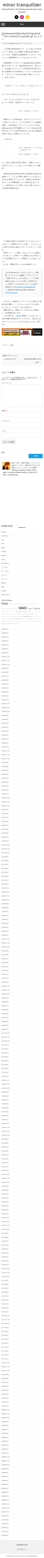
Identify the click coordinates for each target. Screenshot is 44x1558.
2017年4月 (5, 1064)
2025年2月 (5, 696)
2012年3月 (5, 1304)
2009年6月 (5, 1433)
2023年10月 (5, 758)
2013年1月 (5, 1264)
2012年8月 (5, 1284)
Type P (15, 614)
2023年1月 (5, 794)
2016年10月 (5, 1088)
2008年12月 (5, 1457)
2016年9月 (5, 1092)
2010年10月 (5, 1370)
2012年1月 (5, 1312)
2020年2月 (5, 931)
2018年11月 (5, 990)
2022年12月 (5, 798)
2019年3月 (5, 974)
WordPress (5, 563)
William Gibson (5, 611)
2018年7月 (5, 1006)
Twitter (3, 551)
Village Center (5, 619)
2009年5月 (5, 1437)
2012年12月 (5, 1268)
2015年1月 (5, 1170)
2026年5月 (5, 637)
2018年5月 (5, 1013)
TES (39, 616)
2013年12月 (5, 1221)
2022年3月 (5, 833)
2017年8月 (5, 1049)
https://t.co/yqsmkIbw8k (25, 287)
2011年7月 (5, 1335)
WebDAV (20, 621)
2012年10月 (5, 1276)
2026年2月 (5, 649)
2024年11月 (5, 707)
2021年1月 (5, 888)
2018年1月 (5, 1029)
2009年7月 (5, 1429)
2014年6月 (5, 1198)
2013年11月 (5, 1225)
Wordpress (33, 1556)
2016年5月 (5, 1108)
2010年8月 (5, 1378)
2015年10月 (5, 1135)
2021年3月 (5, 880)
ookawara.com (14, 43)
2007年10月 (5, 1512)
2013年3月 (5, 1257)
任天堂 (24, 611)
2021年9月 (5, 857)
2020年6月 (5, 915)
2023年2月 (5, 790)
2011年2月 (5, 1355)
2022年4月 (5, 829)
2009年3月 (5, 1445)
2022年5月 (5, 825)
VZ (27, 611)
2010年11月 (5, 1366)
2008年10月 (5, 1465)
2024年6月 (5, 727)
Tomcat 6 (35, 616)
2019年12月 (5, 939)
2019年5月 (5, 966)
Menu (22, 24)
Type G (30, 608)
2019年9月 (5, 951)
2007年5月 (5, 1531)
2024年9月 (5, 715)
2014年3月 (5, 1210)
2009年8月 (5, 1425)
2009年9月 (5, 1421)
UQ (29, 614)
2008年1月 (5, 1500)
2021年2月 (5, 884)
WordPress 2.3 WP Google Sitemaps (12, 616)
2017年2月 (5, 1072)
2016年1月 (5, 1123)
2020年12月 (5, 892)
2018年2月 (5, 1025)
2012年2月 (5, 1308)
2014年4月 (5, 1206)
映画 (2, 587)
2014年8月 (5, 1190)
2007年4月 (5, 1535)
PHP (2, 543)
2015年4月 (5, 1159)
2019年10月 (5, 947)
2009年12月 (5, 1410)
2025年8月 (5, 672)
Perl (12, 345)
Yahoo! (10, 604)
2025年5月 (5, 684)
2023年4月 (5, 782)
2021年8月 (5, 860)
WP (18, 604)
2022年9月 (5, 809)
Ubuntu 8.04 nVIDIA (25, 604)
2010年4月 (5, 1394)
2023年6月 (5, 774)
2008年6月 (5, 1480)
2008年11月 (5, 1461)
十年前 (18, 316)
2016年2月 (5, 1119)
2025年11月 (5, 660)
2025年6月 (5, 680)
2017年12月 (5, 1033)
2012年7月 (5, 1288)
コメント (6, 383)
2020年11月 (5, 896)
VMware (3, 608)
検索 (2, 452)
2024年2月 (5, 743)
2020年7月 (5, 911)
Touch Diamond (16, 619)
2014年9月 (5, 1186)
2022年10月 (5, 806)
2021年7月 (5, 864)
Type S (15, 604)
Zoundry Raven (29, 621)
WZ (34, 619)
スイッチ (13, 611)
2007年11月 (5, 1508)
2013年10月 (5, 1229)
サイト (4, 431)
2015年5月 (5, 1155)
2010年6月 (5, 1386)
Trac (35, 614)
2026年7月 (5, 629)
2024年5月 (5, 731)
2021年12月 (5, 845)
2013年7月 (5, 1241)
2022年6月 (5, 821)
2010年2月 (5, 1402)
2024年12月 (5, 703)
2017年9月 (5, 1045)
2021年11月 (5, 849)
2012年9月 (5, 1280)
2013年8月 (5, 1237)
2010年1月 (5, 1406)
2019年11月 (5, 943)
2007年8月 (5, 1520)
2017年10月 (5, 1041)
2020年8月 (5, 908)
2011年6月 (5, 1339)
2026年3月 (5, 645)
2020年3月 (5, 927)
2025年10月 (5, 664)
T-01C (36, 621)
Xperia (37, 608)
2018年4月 (5, 1017)
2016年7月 (5, 1100)
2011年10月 (5, 1323)
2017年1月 (5, 1076)
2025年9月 (5, 668)
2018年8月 (5, 1002)
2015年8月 (5, 1143)
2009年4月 (5, 1441)
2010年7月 (5, 1382)
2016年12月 (5, 1080)
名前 (4, 411)
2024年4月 (5, 735)
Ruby (3, 547)
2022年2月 (5, 837)
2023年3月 (5, 786)
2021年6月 (5, 868)
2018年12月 (5, 986)
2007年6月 (5, 1527)
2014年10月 (5, 1182)
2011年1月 (5, 1359)
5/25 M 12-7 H (9, 359)
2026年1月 (5, 652)
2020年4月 (5, 923)
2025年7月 (5, 676)
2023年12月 (5, 751)
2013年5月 (5, 1249)
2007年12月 (5, 1504)
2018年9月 (5, 998)
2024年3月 (5, 739)
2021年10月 (5, 853)
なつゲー (4, 575)
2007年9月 (5, 1516)
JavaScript (5, 536)
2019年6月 (5, 962)
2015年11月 (5, 1131)
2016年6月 (5, 1104)
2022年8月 (5, 813)
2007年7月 (5, 1523)
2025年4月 (5, 688)
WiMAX (18, 611)
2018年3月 (5, 1021)
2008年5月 (5, 1484)
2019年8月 (5, 955)
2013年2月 (5, 1261)
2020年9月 (5, 904)
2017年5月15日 (11, 293)
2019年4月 (5, 970)
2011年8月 (5, 1331)
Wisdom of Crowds (6, 614)
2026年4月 (5, 641)
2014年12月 (5, 1174)
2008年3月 (5, 1492)
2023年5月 (5, 778)
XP (32, 604)
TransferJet (23, 614)
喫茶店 (3, 583)
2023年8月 (5, 766)
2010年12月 (5, 1363)
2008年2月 (5, 1496)
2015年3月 (5, 1163)
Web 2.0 (35, 604)
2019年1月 (5, 982)
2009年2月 (5, 1449)
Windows (9, 608)
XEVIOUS (15, 608)
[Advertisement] (22, 214)
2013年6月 (5, 1245)
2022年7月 (5, 817)
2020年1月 (5, 935)
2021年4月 (5, 876)
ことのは (4, 567)
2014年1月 (5, 1217)
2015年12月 (5, 1127)
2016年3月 (5, 1115)
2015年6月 (5, 1151)
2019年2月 (5, 978)
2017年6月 (5, 1057)
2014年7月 (5, 1194)
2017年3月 (5, 1068)
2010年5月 (5, 1390)
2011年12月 (5, 1315)
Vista (4, 603)
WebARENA (9, 621)
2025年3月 (5, 692)
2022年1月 (5, 841)
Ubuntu (3, 555)
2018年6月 (5, 1010)
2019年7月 (5, 959)
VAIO (23, 608)
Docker (3, 532)
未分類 (3, 591)
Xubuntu (24, 619)
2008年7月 (5, 1476)
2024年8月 (5, 719)
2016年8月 (5, 1096)
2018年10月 (5, 994)
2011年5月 (5, 1343)
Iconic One (10, 1556)
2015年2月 (5, 1167)
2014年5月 (5, 1202)
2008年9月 (5, 1469)
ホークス (4, 579)
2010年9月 (5, 1374)
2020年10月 (5, 900)
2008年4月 (5, 1488)
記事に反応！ (6, 594)
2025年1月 (5, 700)
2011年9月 (5, 1327)
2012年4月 (5, 1300)
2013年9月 (5, 1233)
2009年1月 (5, 1453)
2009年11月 (5, 1414)
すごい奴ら (5, 571)
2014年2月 (5, 1213)
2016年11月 (5, 1084)
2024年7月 (5, 723)
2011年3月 (5, 1351)
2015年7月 (5, 1147)
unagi (3, 559)
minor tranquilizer (22, 4)
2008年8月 (5, 1472)
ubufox (17, 623)
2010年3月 (5, 1398)
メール (5, 421)
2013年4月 (5, 1253)
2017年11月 (5, 1037)
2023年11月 (5, 755)
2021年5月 (5, 872)
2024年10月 (5, 711)
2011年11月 (5, 1319)
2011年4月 (5, 1347)
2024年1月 (5, 747)
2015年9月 (5, 1139)
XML (18, 614)
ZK (39, 611)
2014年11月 (5, 1178)
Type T (32, 614)
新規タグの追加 (33, 611)
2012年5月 (5, 1296)
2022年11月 (5, 802)
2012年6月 (5, 1292)
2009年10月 (5, 1418)
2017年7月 (5, 1053)
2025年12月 (5, 656)
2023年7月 (5, 770)
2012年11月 (5, 1272)
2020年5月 (5, 919)
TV (24, 621)
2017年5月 (5, 1061)
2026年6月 (5, 633)
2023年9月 (5, 762)
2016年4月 (5, 1112)
